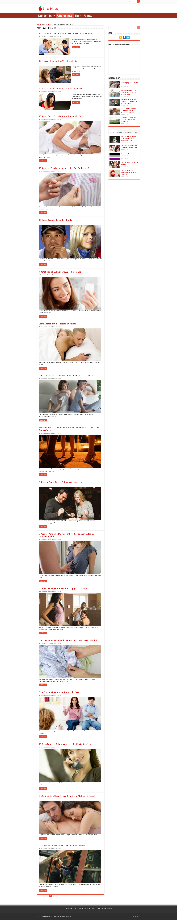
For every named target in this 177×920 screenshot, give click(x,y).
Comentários (128, 132)
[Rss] (120, 37)
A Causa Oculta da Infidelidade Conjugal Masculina (63, 588)
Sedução (42, 15)
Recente (112, 132)
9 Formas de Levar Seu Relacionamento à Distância (63, 845)
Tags (136, 132)
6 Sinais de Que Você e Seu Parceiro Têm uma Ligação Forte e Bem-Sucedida (128, 110)
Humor (78, 15)
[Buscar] (138, 1)
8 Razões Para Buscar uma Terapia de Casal (59, 692)
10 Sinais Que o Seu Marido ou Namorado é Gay (61, 116)
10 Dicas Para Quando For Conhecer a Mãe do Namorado (65, 33)
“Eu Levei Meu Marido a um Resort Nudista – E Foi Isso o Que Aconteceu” (129, 92)
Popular (119, 132)
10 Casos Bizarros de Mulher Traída (55, 220)
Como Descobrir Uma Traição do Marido (57, 324)
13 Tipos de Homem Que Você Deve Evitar (58, 61)
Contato (76, 908)
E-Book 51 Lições (85, 908)
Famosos (88, 15)
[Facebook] (124, 37)
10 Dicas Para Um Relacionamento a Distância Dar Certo (65, 744)
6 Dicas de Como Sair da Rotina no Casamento (60, 482)
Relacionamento (64, 15)
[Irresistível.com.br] (48, 8)
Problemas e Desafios (46, 36)
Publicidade (68, 908)
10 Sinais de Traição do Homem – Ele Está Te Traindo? (64, 168)
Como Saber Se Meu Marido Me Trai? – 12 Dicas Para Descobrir (68, 640)
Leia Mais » (76, 47)
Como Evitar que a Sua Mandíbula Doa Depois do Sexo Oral (128, 172)
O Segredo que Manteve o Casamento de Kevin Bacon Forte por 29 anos (129, 101)
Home (40, 24)
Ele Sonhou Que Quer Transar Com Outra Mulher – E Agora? (67, 796)
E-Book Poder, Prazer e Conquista (102, 908)
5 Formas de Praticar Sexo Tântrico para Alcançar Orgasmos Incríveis (128, 138)
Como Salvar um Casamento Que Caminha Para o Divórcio (66, 375)
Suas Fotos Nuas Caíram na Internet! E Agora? (60, 88)
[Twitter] (128, 37)
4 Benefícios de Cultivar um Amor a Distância (60, 272)
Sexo (51, 15)
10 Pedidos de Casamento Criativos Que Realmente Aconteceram (128, 119)
